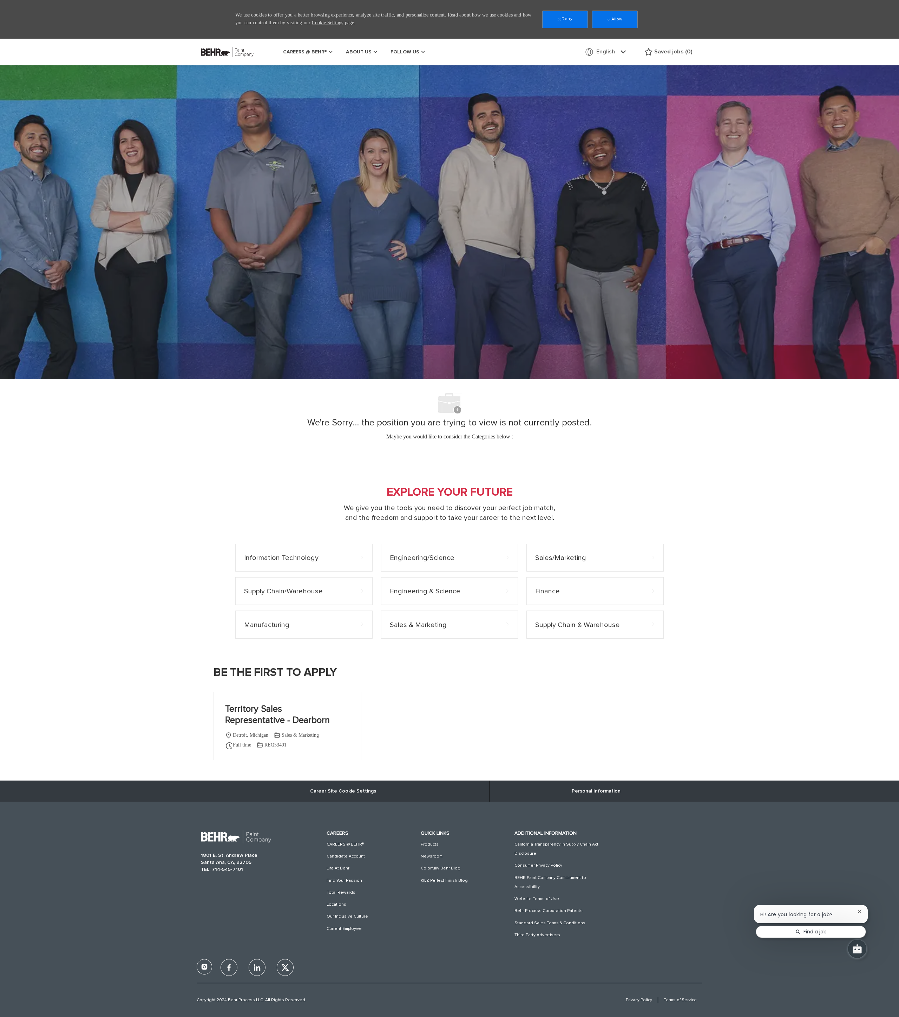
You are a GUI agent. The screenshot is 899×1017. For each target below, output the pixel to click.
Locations (336, 904)
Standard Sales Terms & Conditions (549, 923)
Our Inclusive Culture (347, 916)
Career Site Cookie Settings (343, 791)
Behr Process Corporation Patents (548, 911)
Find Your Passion (344, 881)
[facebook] (204, 966)
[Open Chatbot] (857, 949)
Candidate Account (346, 856)
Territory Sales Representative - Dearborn (277, 714)
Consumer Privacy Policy (538, 865)
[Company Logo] (218, 52)
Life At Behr (338, 868)
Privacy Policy (639, 1000)
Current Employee (344, 929)
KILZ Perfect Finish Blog (444, 881)
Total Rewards (341, 893)
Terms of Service (680, 1000)
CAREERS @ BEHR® (345, 844)
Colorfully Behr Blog (440, 868)
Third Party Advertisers (537, 935)
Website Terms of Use (536, 899)
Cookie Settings (327, 22)
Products (430, 844)
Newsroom (431, 856)
